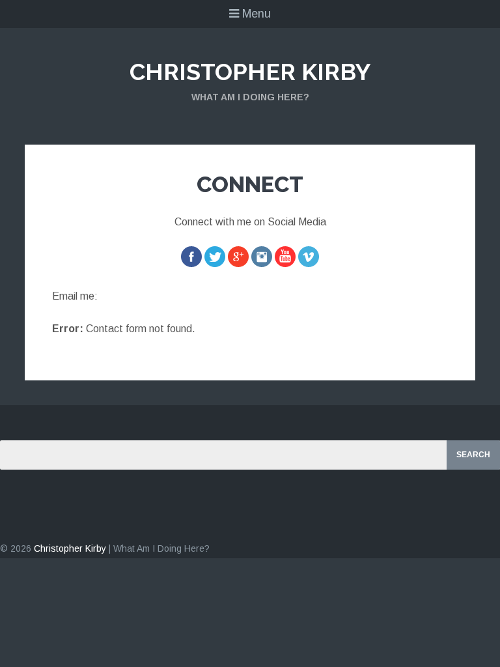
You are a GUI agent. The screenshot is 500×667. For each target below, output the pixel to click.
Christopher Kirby (250, 71)
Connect (250, 184)
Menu (255, 13)
